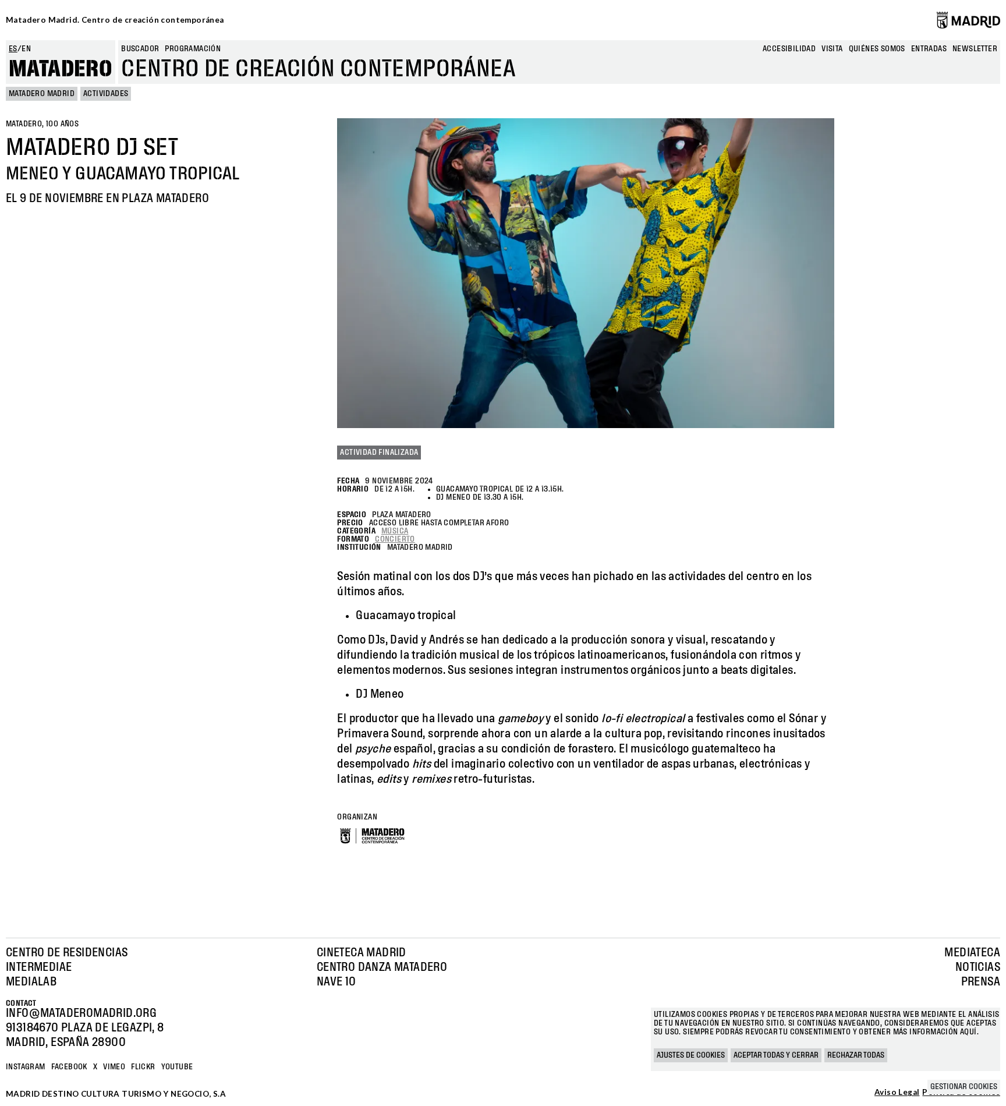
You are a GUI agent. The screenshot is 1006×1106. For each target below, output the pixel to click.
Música (394, 531)
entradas (929, 49)
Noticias (977, 967)
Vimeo (114, 1067)
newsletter (974, 49)
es (13, 49)
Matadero (60, 69)
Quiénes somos (877, 49)
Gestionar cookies (963, 1087)
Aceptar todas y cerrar (776, 1055)
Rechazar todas (855, 1055)
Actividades (105, 94)
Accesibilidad (789, 49)
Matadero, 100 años (42, 124)
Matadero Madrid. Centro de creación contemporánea (115, 19)
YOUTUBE (177, 1067)
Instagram (25, 1067)
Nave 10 (336, 982)
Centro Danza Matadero (382, 967)
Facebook (69, 1067)
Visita (831, 49)
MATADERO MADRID (42, 94)
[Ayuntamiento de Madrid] (968, 20)
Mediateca (972, 953)
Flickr (143, 1067)
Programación (193, 49)
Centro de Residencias (66, 953)
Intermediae (39, 967)
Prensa (980, 982)
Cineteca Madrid (361, 953)
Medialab (31, 982)
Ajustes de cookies (691, 1055)
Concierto (395, 539)
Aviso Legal (896, 1093)
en (26, 49)
